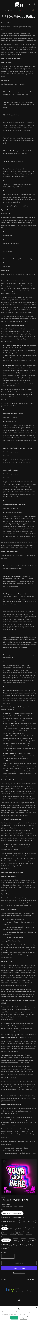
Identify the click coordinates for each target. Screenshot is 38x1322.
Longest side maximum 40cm (12, 1217)
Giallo (5, 1248)
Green (13, 1233)
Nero (23, 1240)
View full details (29, 1279)
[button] (4, 4)
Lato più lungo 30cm (9, 1221)
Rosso (15, 1240)
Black (12, 1229)
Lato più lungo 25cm (27, 1221)
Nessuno (6, 1240)
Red (4, 1229)
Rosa (29, 1244)
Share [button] (5, 1279)
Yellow (29, 1233)
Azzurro (5, 1244)
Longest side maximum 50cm (12, 1213)
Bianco (32, 1240)
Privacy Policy (21, 1314)
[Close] (36, 1308)
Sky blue (29, 1229)
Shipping (10, 1206)
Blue (4, 1233)
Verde (21, 1244)
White (20, 1229)
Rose (20, 1233)
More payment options (19, 1272)
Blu (14, 1244)
